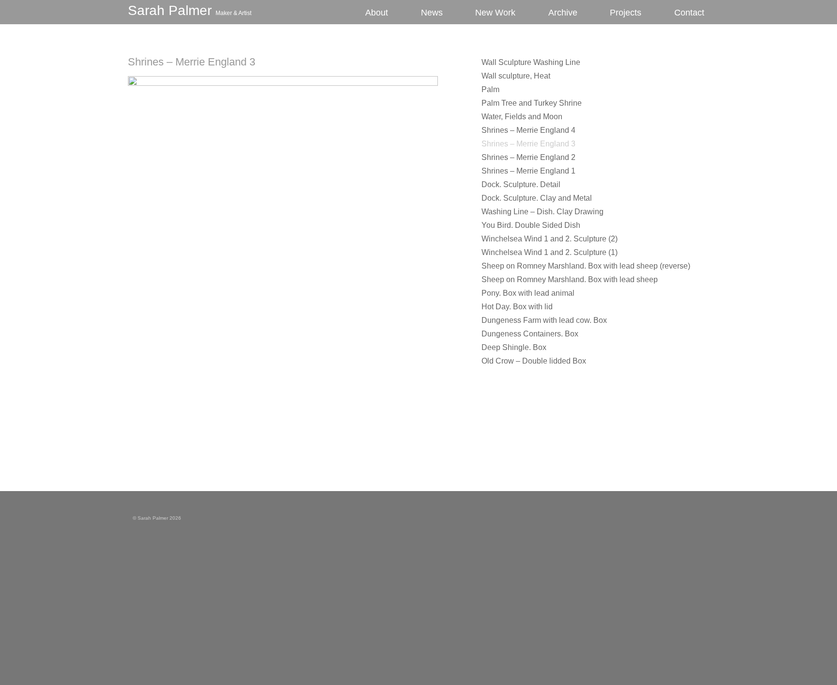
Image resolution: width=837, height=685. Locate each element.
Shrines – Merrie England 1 (528, 171)
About (376, 12)
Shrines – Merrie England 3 (191, 62)
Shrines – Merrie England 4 (528, 130)
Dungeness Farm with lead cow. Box (544, 320)
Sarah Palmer (189, 10)
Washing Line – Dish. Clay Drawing (542, 211)
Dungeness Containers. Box (529, 334)
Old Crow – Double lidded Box (533, 361)
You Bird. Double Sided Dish (530, 225)
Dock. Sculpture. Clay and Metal (536, 198)
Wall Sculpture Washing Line (530, 62)
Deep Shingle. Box (513, 347)
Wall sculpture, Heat (515, 76)
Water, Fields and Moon (521, 116)
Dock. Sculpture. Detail (520, 184)
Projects (625, 12)
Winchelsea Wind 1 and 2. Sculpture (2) (549, 239)
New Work (495, 12)
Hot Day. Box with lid (517, 307)
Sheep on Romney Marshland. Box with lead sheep (569, 279)
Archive (562, 12)
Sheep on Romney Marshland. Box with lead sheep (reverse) (585, 266)
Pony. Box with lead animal (527, 293)
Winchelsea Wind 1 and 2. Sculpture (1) (549, 252)
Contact (689, 12)
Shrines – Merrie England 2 (528, 157)
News (432, 12)
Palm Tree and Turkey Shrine (531, 103)
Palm (490, 89)
